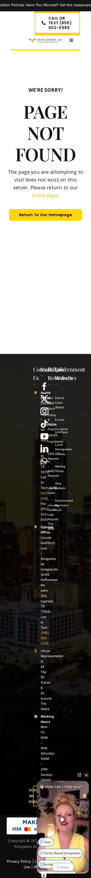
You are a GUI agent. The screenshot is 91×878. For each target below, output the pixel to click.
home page (45, 195)
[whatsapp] (43, 461)
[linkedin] (44, 449)
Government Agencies (64, 501)
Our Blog (51, 398)
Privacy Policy (19, 861)
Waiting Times (60, 467)
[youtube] (44, 436)
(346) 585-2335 (45, 638)
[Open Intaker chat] (43, 876)
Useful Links (52, 488)
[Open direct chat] (79, 775)
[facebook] (44, 387)
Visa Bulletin (60, 484)
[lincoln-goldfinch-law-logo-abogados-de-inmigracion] (45, 38)
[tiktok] (44, 424)
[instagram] (44, 411)
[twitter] (44, 399)
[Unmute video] (63, 819)
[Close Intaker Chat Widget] (86, 775)
